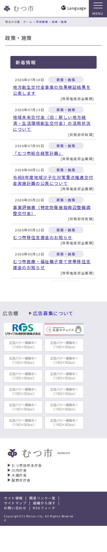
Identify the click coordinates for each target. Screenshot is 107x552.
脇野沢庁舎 (21, 480)
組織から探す (44, 502)
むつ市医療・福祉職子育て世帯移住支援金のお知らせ (52, 264)
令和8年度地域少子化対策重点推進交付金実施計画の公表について (53, 180)
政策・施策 (59, 22)
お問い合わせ (15, 507)
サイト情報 (13, 498)
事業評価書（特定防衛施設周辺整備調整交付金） (52, 210)
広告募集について (53, 313)
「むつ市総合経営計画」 (38, 153)
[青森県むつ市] (18, 8)
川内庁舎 (19, 470)
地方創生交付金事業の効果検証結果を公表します (52, 90)
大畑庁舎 (19, 475)
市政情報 (42, 22)
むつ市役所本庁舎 (27, 465)
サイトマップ (15, 502)
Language (76, 8)
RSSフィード (44, 507)
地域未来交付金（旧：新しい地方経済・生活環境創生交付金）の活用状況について (52, 123)
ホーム (27, 22)
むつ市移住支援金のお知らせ (42, 237)
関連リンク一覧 (42, 498)
